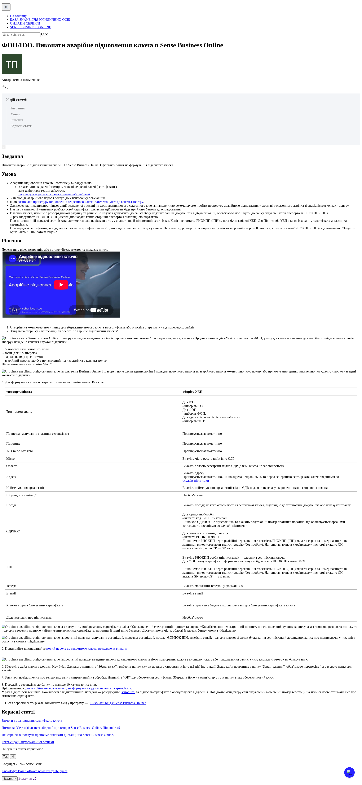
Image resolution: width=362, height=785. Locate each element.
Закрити (8, 778)
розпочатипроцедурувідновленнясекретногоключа (55, 202)
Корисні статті (21, 126)
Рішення (16, 120)
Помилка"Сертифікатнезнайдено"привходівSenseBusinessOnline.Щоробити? (61, 727)
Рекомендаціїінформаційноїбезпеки (28, 742)
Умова (15, 114)
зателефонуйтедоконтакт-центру (119, 202)
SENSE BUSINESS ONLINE (30, 27)
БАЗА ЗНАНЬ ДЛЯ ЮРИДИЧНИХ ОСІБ (40, 19)
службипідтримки (195, 480)
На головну (18, 16)
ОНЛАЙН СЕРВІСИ (25, 23)
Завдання (17, 108)
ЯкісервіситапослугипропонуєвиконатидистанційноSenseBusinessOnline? (58, 735)
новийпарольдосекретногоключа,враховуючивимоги (86, 648)
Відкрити (25, 778)
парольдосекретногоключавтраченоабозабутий (54, 194)
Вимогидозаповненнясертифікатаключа (32, 720)
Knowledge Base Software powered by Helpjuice (34, 771)
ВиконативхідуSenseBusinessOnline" (118, 703)
